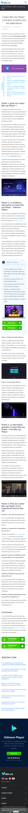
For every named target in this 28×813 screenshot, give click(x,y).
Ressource (9, 6)
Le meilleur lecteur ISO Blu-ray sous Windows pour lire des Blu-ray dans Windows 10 (12, 677)
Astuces (15, 6)
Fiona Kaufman (7, 26)
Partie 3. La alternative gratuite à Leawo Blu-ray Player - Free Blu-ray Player (16, 88)
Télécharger (11, 323)
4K (3, 136)
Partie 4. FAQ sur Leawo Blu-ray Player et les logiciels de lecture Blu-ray (16, 94)
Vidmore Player (18, 220)
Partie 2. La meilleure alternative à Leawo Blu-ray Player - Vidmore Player (16, 82)
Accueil (3, 6)
